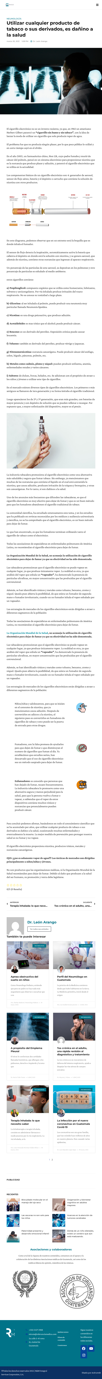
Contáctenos (62, 1345)
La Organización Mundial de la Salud (27, 632)
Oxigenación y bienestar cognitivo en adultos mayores (79, 1203)
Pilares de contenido (61, 1338)
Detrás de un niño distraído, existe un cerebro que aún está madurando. (80, 1234)
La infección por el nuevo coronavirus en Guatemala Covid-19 (73, 1124)
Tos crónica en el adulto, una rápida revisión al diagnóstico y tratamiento (73, 1051)
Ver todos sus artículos (39, 929)
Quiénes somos (63, 1332)
